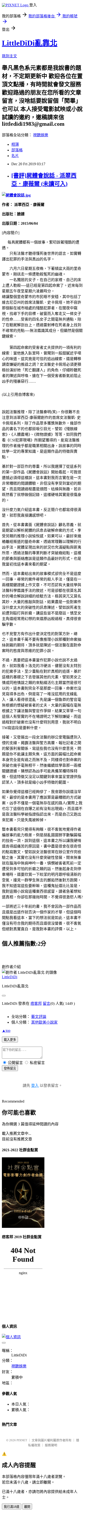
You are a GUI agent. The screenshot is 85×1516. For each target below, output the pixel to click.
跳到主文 (9, 56)
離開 (27, 1506)
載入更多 (10, 1039)
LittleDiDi (9, 977)
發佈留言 (10, 1068)
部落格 (17, 150)
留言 (46, 1003)
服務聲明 (51, 1445)
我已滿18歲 (11, 1506)
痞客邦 (36, 1003)
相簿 (15, 144)
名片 (15, 156)
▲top (6, 1031)
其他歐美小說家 (44, 1022)
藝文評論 (38, 1017)
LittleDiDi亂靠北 (29, 43)
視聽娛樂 (40, 135)
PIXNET (22, 1440)
